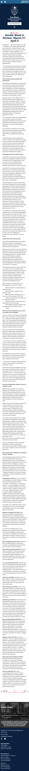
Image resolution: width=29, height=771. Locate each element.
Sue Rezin (14, 17)
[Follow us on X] (2, 2)
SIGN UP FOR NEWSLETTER (24, 2)
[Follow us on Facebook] (5, 2)
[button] (14, 27)
